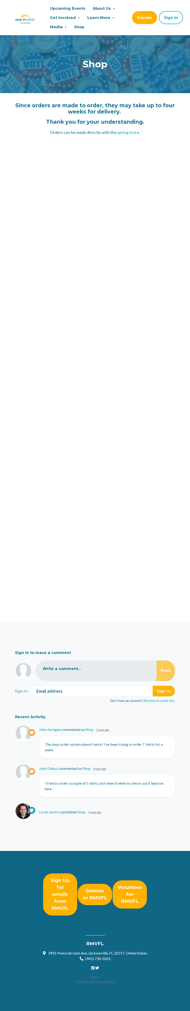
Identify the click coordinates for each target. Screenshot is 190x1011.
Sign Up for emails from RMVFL (60, 894)
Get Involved (63, 17)
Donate (144, 17)
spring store (128, 132)
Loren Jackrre (50, 812)
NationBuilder (105, 982)
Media (57, 27)
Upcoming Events (67, 8)
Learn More (99, 17)
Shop (79, 27)
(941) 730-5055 (98, 958)
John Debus (48, 768)
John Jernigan (50, 729)
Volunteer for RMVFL (130, 894)
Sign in (95, 977)
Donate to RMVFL (95, 894)
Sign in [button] (171, 17)
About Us (102, 8)
